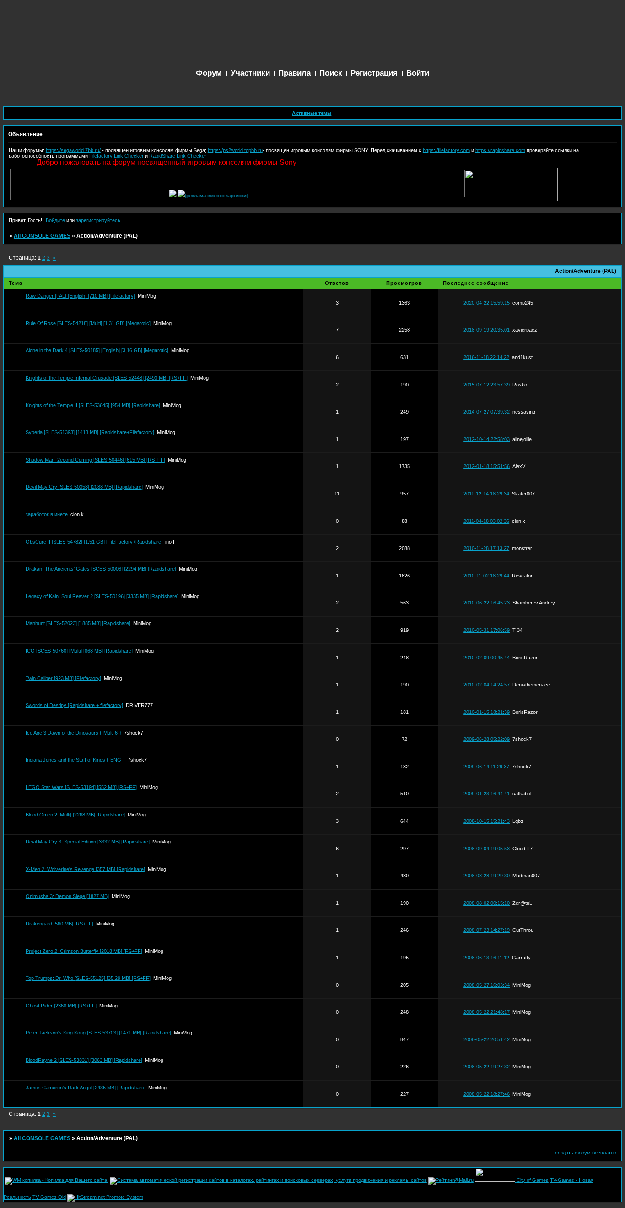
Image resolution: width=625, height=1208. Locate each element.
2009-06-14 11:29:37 (486, 766)
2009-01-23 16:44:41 (486, 793)
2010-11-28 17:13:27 (486, 548)
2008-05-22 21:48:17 (486, 1012)
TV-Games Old (49, 1197)
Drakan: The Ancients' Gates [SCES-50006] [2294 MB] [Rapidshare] (101, 568)
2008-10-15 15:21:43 (486, 821)
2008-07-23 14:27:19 (486, 930)
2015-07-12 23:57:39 (486, 384)
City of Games (533, 1180)
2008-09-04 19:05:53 (486, 848)
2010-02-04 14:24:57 (486, 684)
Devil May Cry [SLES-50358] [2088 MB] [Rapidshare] (84, 487)
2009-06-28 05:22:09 (486, 739)
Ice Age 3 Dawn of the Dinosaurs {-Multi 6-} (73, 732)
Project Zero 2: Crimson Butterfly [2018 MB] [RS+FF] (84, 951)
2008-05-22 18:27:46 (486, 1094)
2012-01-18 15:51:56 (486, 466)
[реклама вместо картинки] (203, 195)
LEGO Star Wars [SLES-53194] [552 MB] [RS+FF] (81, 787)
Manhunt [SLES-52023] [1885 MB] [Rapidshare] (78, 623)
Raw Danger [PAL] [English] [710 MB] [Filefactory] (80, 296)
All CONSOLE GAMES (42, 236)
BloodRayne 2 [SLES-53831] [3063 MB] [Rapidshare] (84, 1060)
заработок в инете (47, 514)
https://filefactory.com (446, 150)
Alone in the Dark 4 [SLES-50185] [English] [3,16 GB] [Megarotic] (97, 350)
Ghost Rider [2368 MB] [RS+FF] (61, 1005)
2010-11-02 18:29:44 (486, 575)
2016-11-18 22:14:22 (486, 357)
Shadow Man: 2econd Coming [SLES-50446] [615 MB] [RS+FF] (95, 460)
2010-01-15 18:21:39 (486, 712)
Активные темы (311, 113)
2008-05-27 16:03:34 (486, 985)
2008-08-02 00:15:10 (486, 903)
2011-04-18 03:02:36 (486, 521)
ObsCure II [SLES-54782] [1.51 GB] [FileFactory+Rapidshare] (94, 541)
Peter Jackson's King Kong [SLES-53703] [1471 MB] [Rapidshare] (98, 1032)
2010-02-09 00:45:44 (486, 657)
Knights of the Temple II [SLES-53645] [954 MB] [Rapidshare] (93, 405)
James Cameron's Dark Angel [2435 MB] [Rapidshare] (85, 1087)
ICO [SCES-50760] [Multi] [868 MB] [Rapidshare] (79, 650)
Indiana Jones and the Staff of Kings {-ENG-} (75, 759)
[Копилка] (160, 195)
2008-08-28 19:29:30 (486, 875)
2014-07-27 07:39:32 (486, 411)
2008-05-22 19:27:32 (486, 1066)
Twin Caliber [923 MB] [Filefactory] (63, 678)
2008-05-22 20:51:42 (486, 1039)
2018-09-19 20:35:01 (486, 329)
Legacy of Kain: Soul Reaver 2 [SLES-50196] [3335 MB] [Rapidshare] (102, 596)
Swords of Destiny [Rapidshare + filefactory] (74, 705)
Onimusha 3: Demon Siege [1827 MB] (67, 896)
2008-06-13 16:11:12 (486, 957)
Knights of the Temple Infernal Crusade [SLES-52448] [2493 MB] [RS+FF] (107, 378)
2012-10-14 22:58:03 (486, 439)
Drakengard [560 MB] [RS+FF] (59, 923)
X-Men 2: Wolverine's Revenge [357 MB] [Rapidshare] (85, 869)
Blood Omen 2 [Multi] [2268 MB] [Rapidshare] (75, 814)
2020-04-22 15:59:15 (486, 302)
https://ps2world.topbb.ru (235, 150)
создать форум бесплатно (585, 1152)
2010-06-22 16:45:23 (486, 602)
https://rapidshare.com (500, 150)
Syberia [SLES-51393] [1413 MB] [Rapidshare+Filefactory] (90, 432)
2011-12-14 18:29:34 (486, 493)
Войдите (55, 220)
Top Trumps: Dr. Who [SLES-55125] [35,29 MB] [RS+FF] (88, 978)
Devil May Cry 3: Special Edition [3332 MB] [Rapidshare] (88, 841)
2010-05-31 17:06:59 (486, 630)
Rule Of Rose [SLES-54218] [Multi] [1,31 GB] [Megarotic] (88, 323)
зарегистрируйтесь (98, 220)
